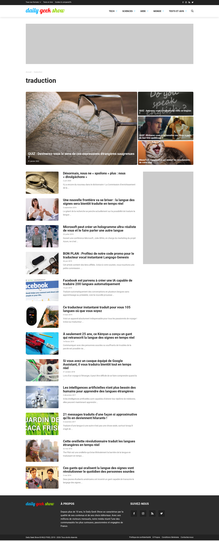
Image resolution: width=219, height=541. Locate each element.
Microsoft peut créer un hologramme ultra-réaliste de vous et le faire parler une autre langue (99, 228)
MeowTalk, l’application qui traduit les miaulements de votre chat (164, 161)
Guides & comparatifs (63, 2)
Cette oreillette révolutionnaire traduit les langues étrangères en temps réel (99, 443)
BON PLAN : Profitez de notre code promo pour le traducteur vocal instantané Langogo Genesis (98, 255)
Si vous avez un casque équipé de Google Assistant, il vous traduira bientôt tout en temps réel (97, 364)
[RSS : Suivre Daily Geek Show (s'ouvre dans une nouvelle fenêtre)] (189, 2)
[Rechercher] (192, 11)
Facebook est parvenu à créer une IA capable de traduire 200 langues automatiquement (97, 282)
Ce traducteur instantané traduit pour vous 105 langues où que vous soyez (97, 309)
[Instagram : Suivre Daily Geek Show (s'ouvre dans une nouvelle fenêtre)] (186, 2)
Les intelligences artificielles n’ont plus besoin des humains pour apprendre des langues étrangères (99, 389)
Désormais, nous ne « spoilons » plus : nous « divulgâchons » (94, 175)
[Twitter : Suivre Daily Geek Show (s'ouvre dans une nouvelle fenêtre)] (192, 2)
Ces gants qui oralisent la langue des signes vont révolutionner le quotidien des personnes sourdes (98, 469)
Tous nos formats (32, 2)
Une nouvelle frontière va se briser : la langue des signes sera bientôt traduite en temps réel (99, 201)
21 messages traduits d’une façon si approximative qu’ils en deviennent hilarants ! (100, 416)
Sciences (127, 11)
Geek (143, 11)
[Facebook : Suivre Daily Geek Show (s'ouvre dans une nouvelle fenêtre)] (183, 2)
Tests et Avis (48, 2)
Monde (157, 11)
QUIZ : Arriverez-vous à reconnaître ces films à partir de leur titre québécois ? (165, 136)
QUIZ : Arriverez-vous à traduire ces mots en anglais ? (165, 112)
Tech (112, 11)
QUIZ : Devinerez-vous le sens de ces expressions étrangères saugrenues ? (81, 155)
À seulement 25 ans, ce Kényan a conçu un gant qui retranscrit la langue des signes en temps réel (99, 335)
